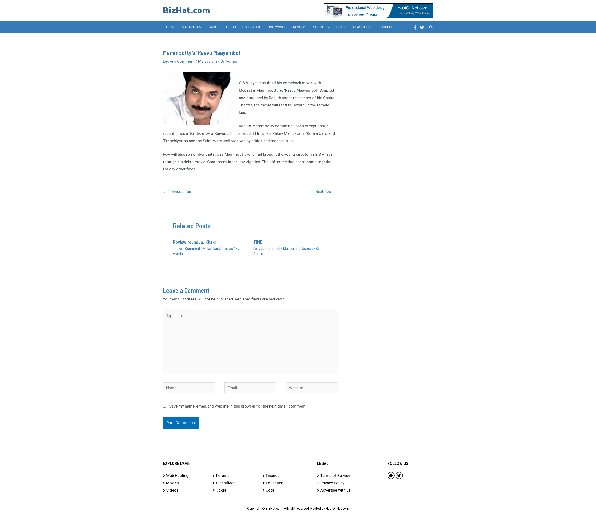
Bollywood (251, 27)
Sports (319, 27)
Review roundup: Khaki (194, 242)
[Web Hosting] (185, 475)
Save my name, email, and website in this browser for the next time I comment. (237, 406)
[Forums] (235, 475)
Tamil (212, 27)
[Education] (285, 483)
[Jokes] (235, 490)
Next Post (326, 191)
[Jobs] (285, 490)
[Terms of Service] (347, 475)
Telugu (230, 27)
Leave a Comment (179, 61)
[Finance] (285, 475)
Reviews (300, 27)
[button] (328, 27)
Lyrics (341, 27)
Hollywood (277, 27)
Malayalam (192, 27)
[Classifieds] (235, 483)
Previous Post (178, 191)
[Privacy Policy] (347, 483)
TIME (257, 242)
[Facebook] (415, 27)
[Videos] (185, 490)
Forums (385, 27)
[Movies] (185, 483)
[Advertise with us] (347, 490)
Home (170, 27)
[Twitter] (422, 27)
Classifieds (362, 27)
